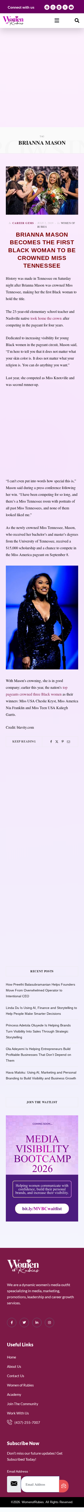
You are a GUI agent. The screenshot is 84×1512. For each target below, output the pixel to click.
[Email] (68, 741)
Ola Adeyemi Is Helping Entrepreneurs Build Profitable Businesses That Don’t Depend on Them (38, 1054)
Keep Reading (24, 741)
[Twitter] (56, 741)
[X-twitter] (65, 7)
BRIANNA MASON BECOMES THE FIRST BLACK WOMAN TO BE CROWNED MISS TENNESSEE (42, 250)
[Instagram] (53, 7)
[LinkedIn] (37, 1322)
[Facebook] (46, 7)
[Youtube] (71, 7)
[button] (57, 20)
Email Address (18, 1471)
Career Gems (23, 223)
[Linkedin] (59, 7)
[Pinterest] (63, 741)
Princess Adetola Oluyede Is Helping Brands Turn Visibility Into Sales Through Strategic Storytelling (38, 1031)
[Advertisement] (42, 83)
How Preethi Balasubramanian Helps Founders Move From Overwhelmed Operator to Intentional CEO (40, 990)
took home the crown (46, 318)
